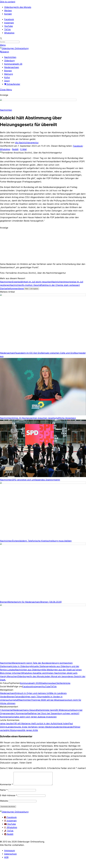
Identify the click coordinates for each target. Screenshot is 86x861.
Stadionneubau (48, 683)
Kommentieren (17, 288)
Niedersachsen (11, 67)
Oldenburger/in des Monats (17, 7)
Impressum (9, 850)
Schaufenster (13, 84)
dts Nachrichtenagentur (26, 142)
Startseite (5, 288)
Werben (8, 10)
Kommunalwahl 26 (13, 64)
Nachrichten (10, 57)
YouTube (8, 26)
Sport (7, 80)
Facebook (9, 19)
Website (4, 801)
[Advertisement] (43, 245)
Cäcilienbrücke (63, 683)
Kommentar (6, 784)
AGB (6, 857)
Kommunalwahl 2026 (30, 683)
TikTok (7, 29)
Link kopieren (34, 289)
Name (3, 790)
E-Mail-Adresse (8, 795)
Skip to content (7, 1)
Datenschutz (10, 854)
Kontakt (8, 14)
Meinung (8, 74)
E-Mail (23, 149)
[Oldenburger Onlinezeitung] (14, 812)
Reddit (15, 149)
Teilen (26, 289)
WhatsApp (9, 33)
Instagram (9, 22)
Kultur (7, 77)
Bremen (8, 70)
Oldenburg (9, 60)
